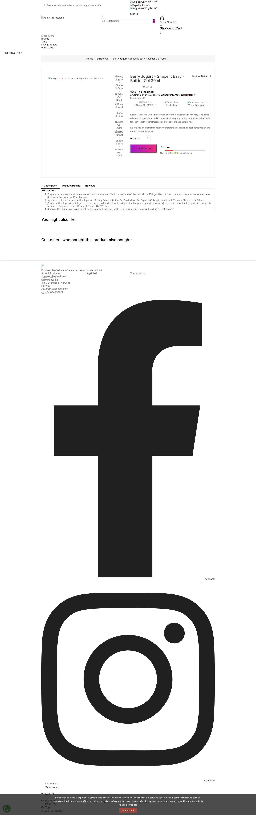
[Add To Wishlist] (162, 147)
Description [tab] (50, 185)
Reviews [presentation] (90, 185)
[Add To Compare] (168, 147)
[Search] (154, 21)
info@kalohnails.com (56, 288)
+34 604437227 (54, 292)
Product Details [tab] (71, 185)
